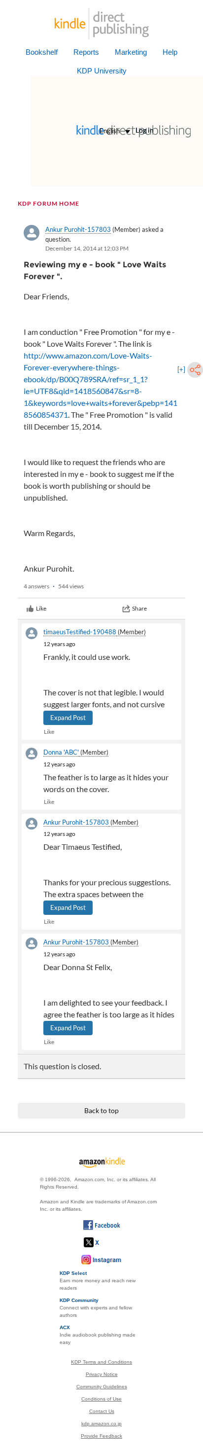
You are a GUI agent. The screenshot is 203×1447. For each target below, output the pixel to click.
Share (139, 608)
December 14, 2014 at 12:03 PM (87, 248)
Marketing (131, 52)
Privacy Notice (102, 1374)
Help (170, 52)
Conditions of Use (101, 1399)
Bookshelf (42, 52)
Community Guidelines (101, 1386)
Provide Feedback (101, 1436)
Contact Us (101, 1411)
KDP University (102, 71)
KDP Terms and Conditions (101, 1362)
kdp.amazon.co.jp (101, 1423)
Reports (86, 52)
